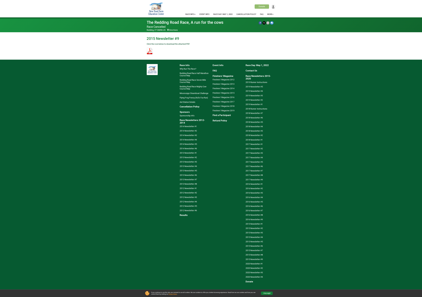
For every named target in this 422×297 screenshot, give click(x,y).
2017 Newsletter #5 (254, 162)
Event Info (204, 14)
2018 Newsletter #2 (254, 135)
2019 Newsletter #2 (254, 100)
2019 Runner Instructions (256, 82)
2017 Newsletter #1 (254, 144)
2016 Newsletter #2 (254, 188)
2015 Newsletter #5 (254, 242)
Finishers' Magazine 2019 (223, 110)
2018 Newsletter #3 (254, 131)
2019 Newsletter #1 (254, 104)
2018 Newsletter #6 (254, 118)
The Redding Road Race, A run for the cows (185, 22)
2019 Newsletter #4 (254, 91)
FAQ (261, 14)
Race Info (189, 14)
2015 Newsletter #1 (254, 224)
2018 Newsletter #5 (254, 122)
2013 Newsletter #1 (188, 153)
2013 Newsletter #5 (188, 171)
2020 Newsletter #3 (254, 272)
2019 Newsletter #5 (254, 87)
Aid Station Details (187, 102)
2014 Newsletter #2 (188, 131)
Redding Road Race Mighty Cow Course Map (193, 88)
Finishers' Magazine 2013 (223, 84)
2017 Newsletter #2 (254, 149)
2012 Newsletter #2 (188, 193)
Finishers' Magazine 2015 (223, 93)
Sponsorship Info (187, 116)
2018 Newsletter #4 (254, 126)
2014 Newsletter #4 (188, 140)
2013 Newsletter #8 (188, 184)
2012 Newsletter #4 (188, 202)
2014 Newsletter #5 (188, 144)
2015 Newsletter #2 (254, 228)
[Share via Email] (267, 22)
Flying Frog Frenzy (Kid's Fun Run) (194, 98)
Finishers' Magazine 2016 (223, 97)
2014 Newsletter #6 (188, 148)
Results (184, 215)
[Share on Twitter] (264, 22)
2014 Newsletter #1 (188, 126)
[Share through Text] (272, 22)
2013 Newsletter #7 (188, 179)
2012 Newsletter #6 (188, 210)
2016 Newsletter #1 (254, 184)
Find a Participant (222, 115)
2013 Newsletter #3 (188, 162)
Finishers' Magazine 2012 (223, 80)
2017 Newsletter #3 (254, 153)
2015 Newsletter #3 (254, 233)
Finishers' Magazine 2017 (223, 102)
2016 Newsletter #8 (254, 215)
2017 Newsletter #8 (254, 175)
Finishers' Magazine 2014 (223, 88)
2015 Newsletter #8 (254, 255)
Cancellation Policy (246, 14)
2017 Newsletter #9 (254, 180)
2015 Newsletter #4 (254, 237)
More (269, 14)
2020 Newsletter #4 (254, 277)
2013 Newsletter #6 (188, 175)
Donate (262, 6)
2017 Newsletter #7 (254, 171)
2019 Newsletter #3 (254, 96)
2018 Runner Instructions (256, 109)
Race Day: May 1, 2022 (223, 14)
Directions (173, 30)
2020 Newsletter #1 (254, 264)
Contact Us (251, 70)
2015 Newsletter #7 (254, 250)
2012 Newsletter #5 (188, 206)
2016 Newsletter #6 (254, 206)
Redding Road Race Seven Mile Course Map (193, 81)
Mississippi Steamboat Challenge (194, 93)
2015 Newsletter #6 (254, 246)
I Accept (266, 293)
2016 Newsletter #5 (254, 202)
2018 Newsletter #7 (254, 113)
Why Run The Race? (188, 69)
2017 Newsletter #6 (254, 166)
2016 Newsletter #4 (254, 197)
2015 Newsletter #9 (254, 259)
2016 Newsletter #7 (254, 211)
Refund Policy (220, 120)
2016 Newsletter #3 (254, 193)
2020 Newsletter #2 (254, 268)
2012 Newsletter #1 (188, 188)
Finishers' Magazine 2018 (223, 106)
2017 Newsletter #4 (254, 157)
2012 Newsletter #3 (188, 197)
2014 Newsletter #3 (188, 135)
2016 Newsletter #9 (254, 219)
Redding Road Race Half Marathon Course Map (194, 74)
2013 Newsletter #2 (188, 157)
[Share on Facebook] (260, 22)
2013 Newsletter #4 (188, 166)
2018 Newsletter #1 (254, 140)
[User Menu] (273, 7)
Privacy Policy (173, 294)
